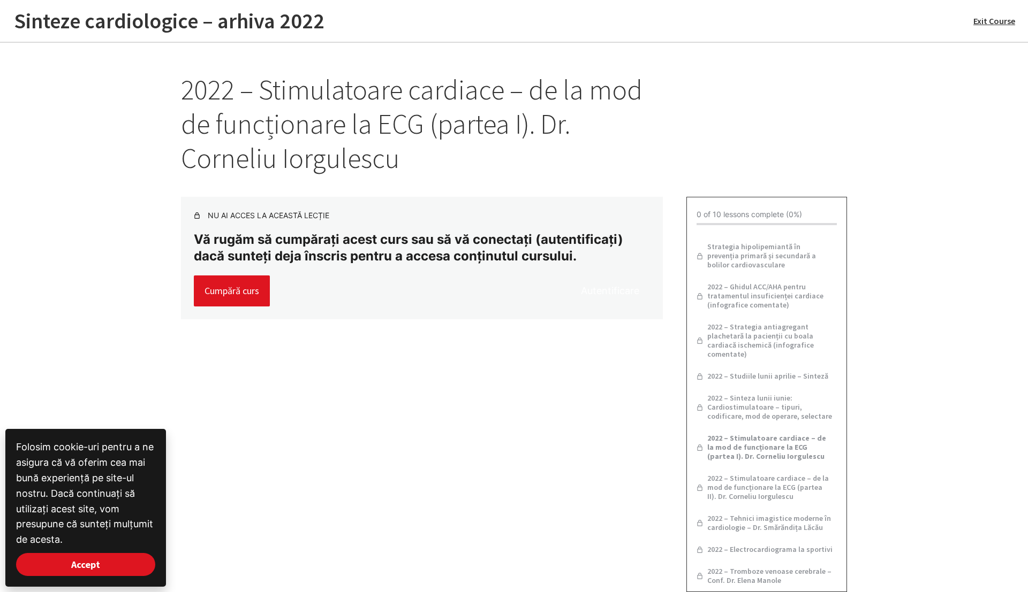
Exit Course (994, 21)
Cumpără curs (232, 291)
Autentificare (610, 290)
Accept (85, 564)
